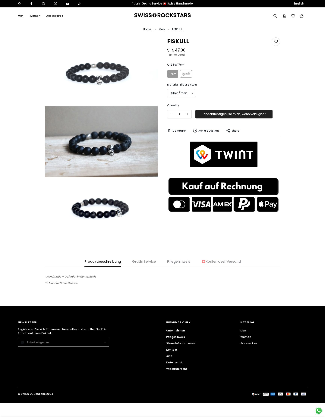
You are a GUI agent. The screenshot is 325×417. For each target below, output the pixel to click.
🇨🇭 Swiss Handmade (178, 3)
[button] (301, 16)
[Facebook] (31, 3)
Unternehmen (175, 330)
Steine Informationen (180, 343)
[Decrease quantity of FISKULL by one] (171, 114)
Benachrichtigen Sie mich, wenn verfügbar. (234, 114)
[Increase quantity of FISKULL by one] (187, 114)
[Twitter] (55, 3)
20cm (186, 74)
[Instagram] (43, 3)
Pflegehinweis (175, 337)
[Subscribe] (105, 342)
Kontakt (171, 350)
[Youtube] (67, 3)
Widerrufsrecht (176, 369)
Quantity (173, 105)
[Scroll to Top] (317, 396)
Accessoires (54, 16)
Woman (35, 16)
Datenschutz (175, 362)
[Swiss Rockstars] (162, 16)
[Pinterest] (19, 3)
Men (21, 16)
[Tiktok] (79, 3)
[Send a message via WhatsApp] (318, 410)
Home (147, 29)
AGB (169, 356)
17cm (172, 74)
